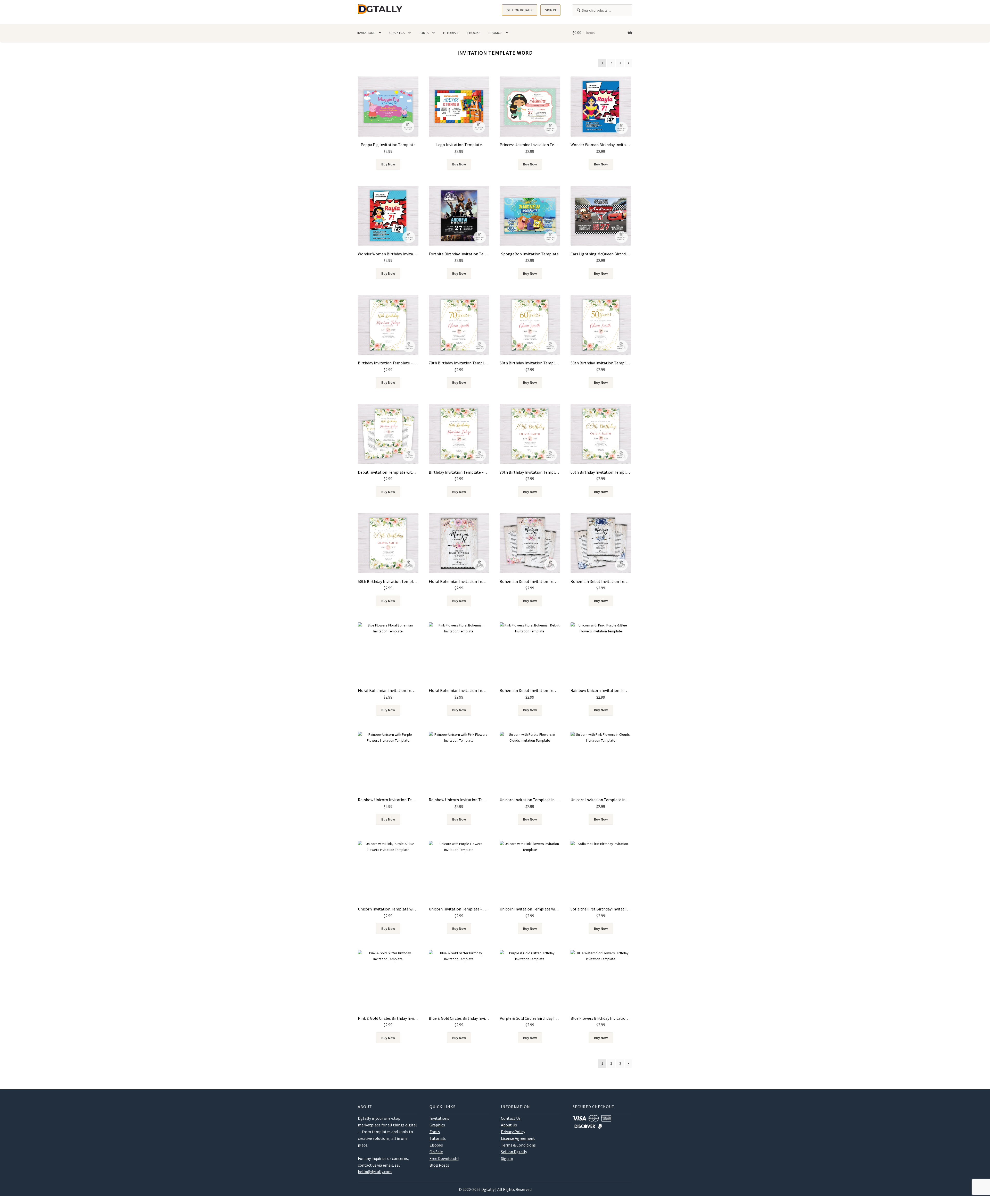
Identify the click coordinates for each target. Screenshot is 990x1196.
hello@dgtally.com (375, 1171)
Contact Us (511, 1118)
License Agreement (518, 1138)
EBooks (474, 32)
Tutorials (451, 32)
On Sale (436, 1151)
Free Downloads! (444, 1158)
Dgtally (487, 1189)
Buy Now (388, 164)
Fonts (424, 32)
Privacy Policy (513, 1131)
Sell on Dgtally (520, 10)
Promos (495, 32)
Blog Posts (439, 1165)
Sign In (550, 10)
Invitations (366, 32)
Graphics (397, 32)
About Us (509, 1124)
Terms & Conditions (518, 1145)
